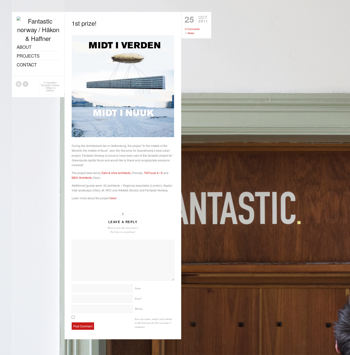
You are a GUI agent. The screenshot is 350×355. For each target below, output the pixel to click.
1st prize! (84, 23)
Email (138, 298)
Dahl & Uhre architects (115, 173)
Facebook (25, 84)
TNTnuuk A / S (153, 173)
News (191, 33)
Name (138, 288)
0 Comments (192, 29)
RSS (18, 84)
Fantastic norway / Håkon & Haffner (50, 88)
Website (139, 308)
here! (113, 198)
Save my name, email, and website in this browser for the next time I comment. (153, 323)
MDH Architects (82, 177)
